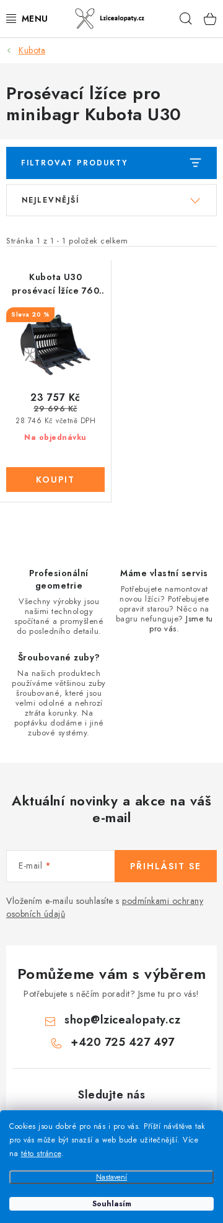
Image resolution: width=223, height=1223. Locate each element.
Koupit (55, 479)
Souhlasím (111, 1203)
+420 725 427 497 (122, 1042)
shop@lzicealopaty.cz (122, 1020)
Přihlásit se (165, 866)
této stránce (41, 1153)
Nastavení (111, 1177)
